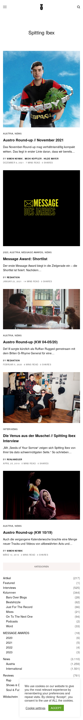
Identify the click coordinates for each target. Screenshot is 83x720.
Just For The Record (19, 606)
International (14, 668)
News (18, 133)
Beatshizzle (13, 602)
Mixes (9, 611)
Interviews (10, 429)
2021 (9, 642)
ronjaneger (14, 459)
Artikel (7, 578)
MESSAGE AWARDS (32, 252)
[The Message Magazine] (41, 7)
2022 (9, 647)
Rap (8, 680)
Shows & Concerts (17, 685)
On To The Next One (19, 616)
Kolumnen (9, 592)
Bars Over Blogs (16, 597)
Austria (8, 133)
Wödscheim (10, 696)
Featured (9, 582)
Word (9, 626)
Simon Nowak (15, 158)
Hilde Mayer (51, 158)
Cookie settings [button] (35, 708)
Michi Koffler (33, 158)
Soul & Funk (14, 689)
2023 (9, 652)
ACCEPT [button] (56, 708)
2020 (5, 252)
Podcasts (12, 621)
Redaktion (13, 277)
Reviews (8, 675)
